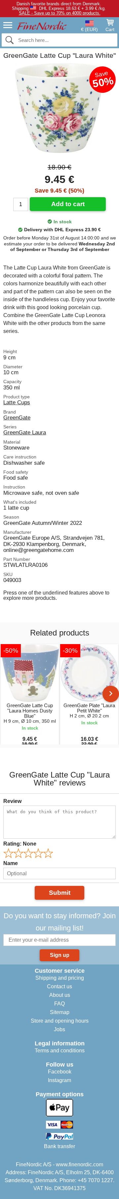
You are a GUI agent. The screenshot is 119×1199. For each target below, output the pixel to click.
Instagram (59, 1080)
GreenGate (16, 417)
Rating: (19, 844)
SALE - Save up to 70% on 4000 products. (59, 13)
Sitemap (59, 1012)
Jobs (59, 1029)
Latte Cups (16, 402)
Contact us (59, 986)
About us (59, 995)
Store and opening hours (60, 1021)
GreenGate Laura (24, 432)
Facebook (59, 1071)
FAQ (59, 1003)
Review (12, 801)
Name (10, 863)
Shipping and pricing (59, 978)
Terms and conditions (60, 1050)
